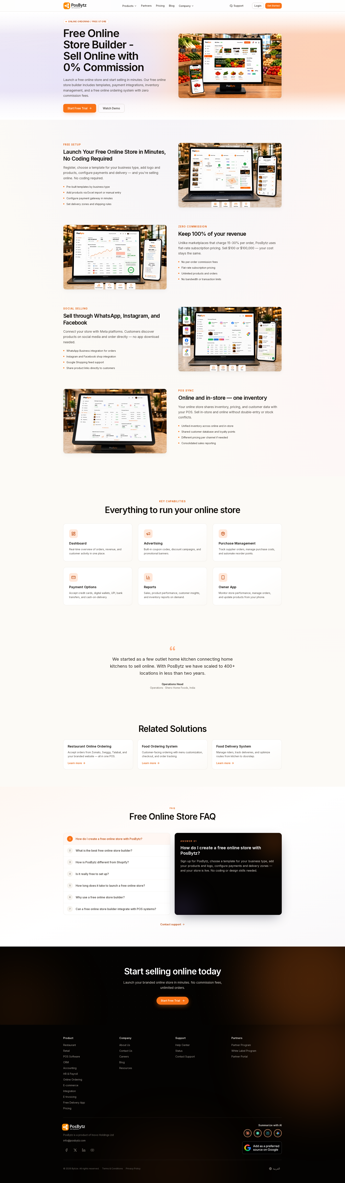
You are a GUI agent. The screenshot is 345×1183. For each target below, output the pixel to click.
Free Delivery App (74, 1102)
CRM (66, 1062)
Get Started (273, 5)
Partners (146, 5)
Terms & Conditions (112, 1168)
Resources (125, 1068)
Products (128, 5)
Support (238, 5)
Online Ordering (72, 1079)
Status (179, 1050)
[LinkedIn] (83, 1150)
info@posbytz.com (74, 1140)
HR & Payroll (70, 1073)
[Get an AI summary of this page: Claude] (248, 1133)
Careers (124, 1056)
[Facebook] (66, 1150)
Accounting (70, 1068)
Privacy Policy (133, 1168)
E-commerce (70, 1085)
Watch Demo (111, 108)
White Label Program (243, 1050)
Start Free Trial (78, 108)
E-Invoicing (69, 1096)
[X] (75, 1150)
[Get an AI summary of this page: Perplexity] (268, 1133)
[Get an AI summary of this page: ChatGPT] (258, 1133)
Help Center (182, 1045)
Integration (69, 1091)
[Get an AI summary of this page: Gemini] (278, 1133)
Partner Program (241, 1045)
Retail (66, 1050)
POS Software (71, 1056)
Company (185, 5)
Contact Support (185, 1056)
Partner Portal (239, 1056)
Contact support (170, 924)
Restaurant (69, 1045)
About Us (124, 1045)
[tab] (116, 839)
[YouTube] (92, 1150)
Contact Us (125, 1050)
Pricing (160, 5)
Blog (171, 5)
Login (257, 5)
